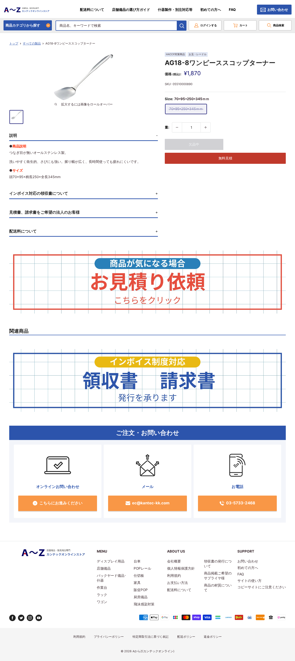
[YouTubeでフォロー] (38, 618)
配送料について (92, 9)
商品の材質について (218, 587)
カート (243, 25)
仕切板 (139, 575)
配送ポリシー (186, 636)
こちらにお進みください (61, 503)
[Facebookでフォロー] (12, 618)
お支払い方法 (177, 582)
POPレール (142, 568)
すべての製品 (32, 43)
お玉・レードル (197, 54)
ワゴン (102, 602)
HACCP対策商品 (175, 54)
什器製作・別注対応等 (175, 9)
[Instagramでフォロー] (30, 618)
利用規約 (174, 575)
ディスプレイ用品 (110, 561)
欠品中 (194, 144)
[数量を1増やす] (205, 127)
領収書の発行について (218, 563)
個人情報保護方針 (181, 568)
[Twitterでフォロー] (21, 618)
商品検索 (278, 25)
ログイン (208, 25)
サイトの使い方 (249, 580)
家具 (137, 582)
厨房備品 (141, 597)
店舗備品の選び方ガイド (131, 9)
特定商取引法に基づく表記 (150, 636)
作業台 (102, 587)
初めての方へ (210, 9)
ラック (102, 594)
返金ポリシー (213, 636)
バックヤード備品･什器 (111, 578)
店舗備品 (104, 568)
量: (167, 127)
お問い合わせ (277, 9)
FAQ (232, 9)
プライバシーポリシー (109, 636)
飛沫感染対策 (144, 604)
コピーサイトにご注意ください (261, 587)
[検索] (181, 26)
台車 (137, 561)
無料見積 (225, 158)
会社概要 (174, 561)
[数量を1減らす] (177, 127)
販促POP (141, 590)
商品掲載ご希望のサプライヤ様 (218, 575)
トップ (13, 43)
